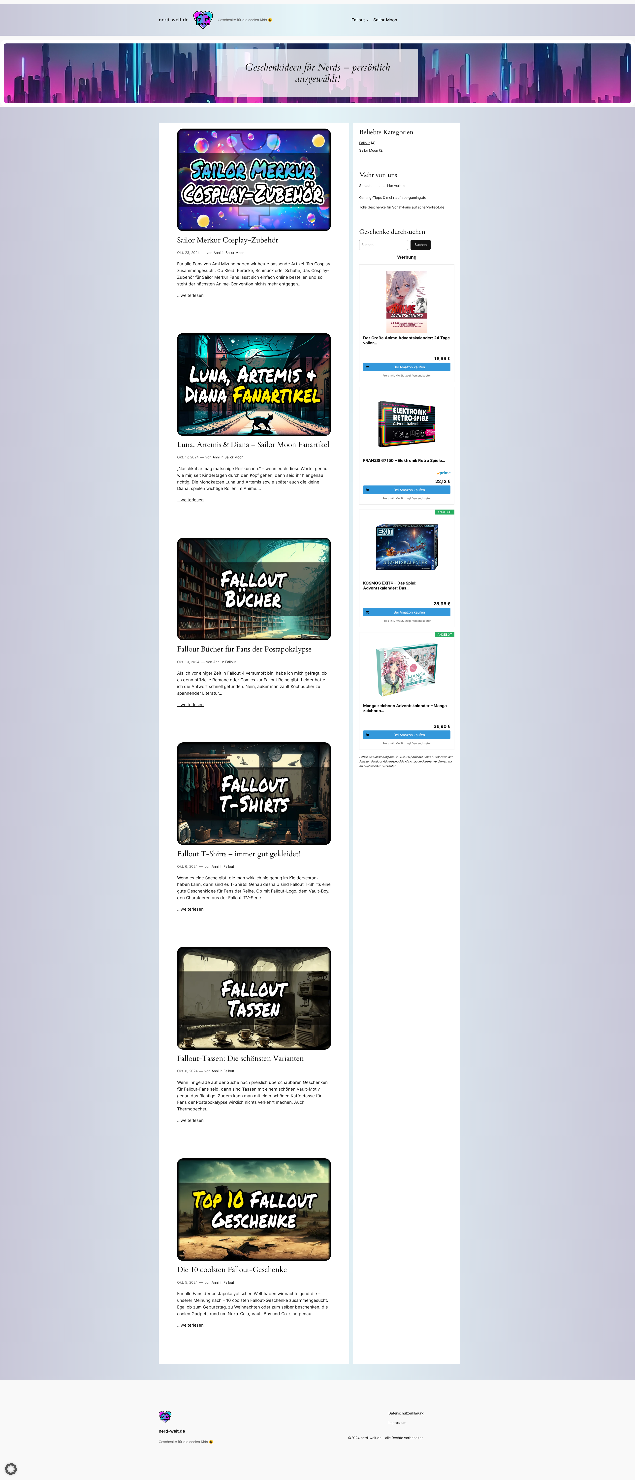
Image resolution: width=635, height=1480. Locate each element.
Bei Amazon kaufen (409, 367)
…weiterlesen (190, 295)
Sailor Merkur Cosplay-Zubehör (227, 240)
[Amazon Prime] (443, 474)
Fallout (230, 662)
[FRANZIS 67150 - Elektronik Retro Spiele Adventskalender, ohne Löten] (407, 424)
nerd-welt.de (174, 20)
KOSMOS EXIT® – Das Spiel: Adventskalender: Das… (389, 585)
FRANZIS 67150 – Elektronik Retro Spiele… (404, 460)
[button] (11, 1469)
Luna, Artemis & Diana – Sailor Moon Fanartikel (253, 445)
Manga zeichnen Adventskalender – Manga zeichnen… (405, 708)
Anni (217, 252)
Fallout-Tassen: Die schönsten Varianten (240, 1058)
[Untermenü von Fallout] (367, 20)
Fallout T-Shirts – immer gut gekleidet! (238, 854)
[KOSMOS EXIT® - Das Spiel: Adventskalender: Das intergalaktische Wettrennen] (407, 547)
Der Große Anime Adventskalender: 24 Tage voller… (406, 340)
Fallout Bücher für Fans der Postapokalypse (244, 649)
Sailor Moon (234, 252)
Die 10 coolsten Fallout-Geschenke (232, 1270)
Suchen (420, 244)
